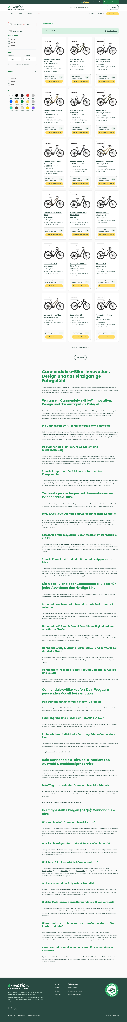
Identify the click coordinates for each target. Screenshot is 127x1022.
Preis (10, 52)
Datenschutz (21, 1015)
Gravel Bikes (97, 635)
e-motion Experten (47, 746)
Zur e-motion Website (112, 1015)
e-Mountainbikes (89, 868)
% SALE (38, 14)
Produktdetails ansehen (54, 81)
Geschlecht (13, 36)
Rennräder (87, 635)
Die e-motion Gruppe (74, 994)
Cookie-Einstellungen (33, 1015)
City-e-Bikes (64, 871)
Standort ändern (112, 31)
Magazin (101, 14)
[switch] (10, 24)
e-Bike (11, 14)
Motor (10, 71)
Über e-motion (72, 988)
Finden (114, 7)
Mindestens (11, 55)
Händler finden (112, 14)
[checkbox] (9, 39)
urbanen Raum (70, 657)
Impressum (11, 1015)
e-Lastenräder (50, 873)
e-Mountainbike (73, 614)
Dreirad (20, 14)
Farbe (10, 91)
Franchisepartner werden (75, 991)
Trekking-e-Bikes (47, 871)
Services (91, 14)
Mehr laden (80, 357)
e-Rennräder (81, 871)
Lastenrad (29, 14)
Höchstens (27, 55)
